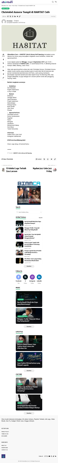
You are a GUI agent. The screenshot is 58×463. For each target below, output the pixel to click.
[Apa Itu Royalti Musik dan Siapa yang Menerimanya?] (19, 223)
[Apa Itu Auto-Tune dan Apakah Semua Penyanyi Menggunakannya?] (19, 236)
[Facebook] (18, 279)
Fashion (20, 341)
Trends (20, 384)
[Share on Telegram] (17, 16)
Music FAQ (20, 299)
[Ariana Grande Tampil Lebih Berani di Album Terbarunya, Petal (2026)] (19, 244)
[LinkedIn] (39, 279)
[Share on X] (10, 16)
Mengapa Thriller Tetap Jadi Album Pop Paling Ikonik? (28, 320)
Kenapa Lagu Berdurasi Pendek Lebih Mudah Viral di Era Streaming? (32, 252)
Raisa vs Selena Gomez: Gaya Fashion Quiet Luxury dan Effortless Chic (26, 346)
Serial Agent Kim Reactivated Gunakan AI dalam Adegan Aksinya (28, 406)
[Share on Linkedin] (15, 16)
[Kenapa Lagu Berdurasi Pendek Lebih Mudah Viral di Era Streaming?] (19, 252)
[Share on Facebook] (8, 16)
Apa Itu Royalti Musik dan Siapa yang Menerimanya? (27, 303)
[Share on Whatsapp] (13, 16)
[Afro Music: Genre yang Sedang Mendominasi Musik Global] (19, 261)
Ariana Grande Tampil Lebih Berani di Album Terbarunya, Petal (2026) (32, 244)
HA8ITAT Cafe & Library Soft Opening (22, 153)
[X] (25, 279)
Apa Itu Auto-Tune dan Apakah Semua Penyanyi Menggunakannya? (32, 236)
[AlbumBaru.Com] (7, 2)
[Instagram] (32, 279)
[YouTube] (49, 456)
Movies (20, 402)
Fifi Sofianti (9, 20)
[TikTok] (53, 456)
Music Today (5, 8)
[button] (53, 2)
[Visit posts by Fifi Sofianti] (4, 21)
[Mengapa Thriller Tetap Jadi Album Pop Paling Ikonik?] (19, 230)
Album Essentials (22, 316)
